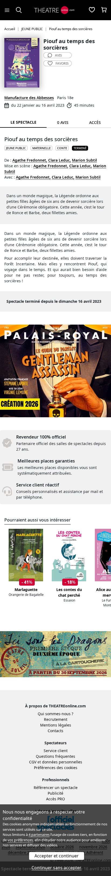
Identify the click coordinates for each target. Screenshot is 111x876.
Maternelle (41, 148)
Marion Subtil (84, 160)
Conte (62, 148)
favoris (62, 63)
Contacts (55, 730)
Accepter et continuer (56, 856)
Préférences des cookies (55, 767)
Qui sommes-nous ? (55, 713)
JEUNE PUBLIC (16, 148)
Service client (56, 750)
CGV (32, 761)
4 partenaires (39, 834)
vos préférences (20, 839)
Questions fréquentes (55, 756)
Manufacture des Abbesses (29, 97)
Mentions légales (55, 725)
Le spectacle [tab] (23, 122)
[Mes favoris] (92, 10)
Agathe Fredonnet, (29, 160)
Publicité (55, 793)
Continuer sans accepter (56, 868)
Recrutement (55, 719)
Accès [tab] (95, 122)
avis (58, 55)
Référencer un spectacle (56, 787)
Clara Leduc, (59, 160)
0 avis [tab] (62, 122)
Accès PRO (55, 798)
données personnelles (62, 761)
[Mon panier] (104, 10)
